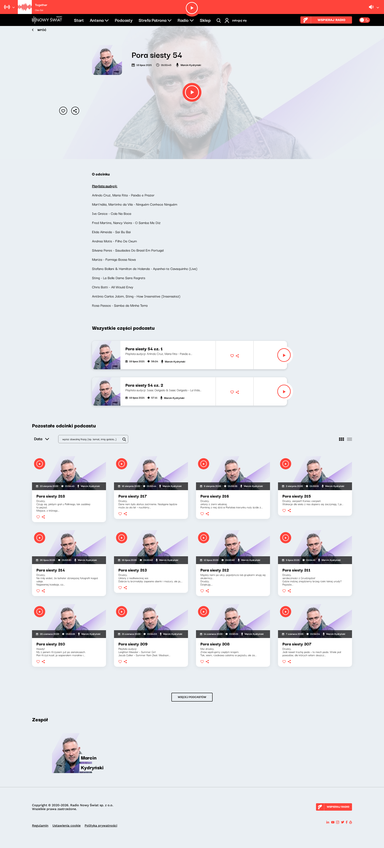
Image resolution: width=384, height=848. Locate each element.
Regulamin (40, 825)
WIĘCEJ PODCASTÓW (192, 697)
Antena (97, 19)
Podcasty (124, 19)
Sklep (205, 19)
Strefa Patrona (152, 19)
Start (79, 19)
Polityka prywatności (101, 825)
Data (38, 438)
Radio (183, 19)
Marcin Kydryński (191, 65)
